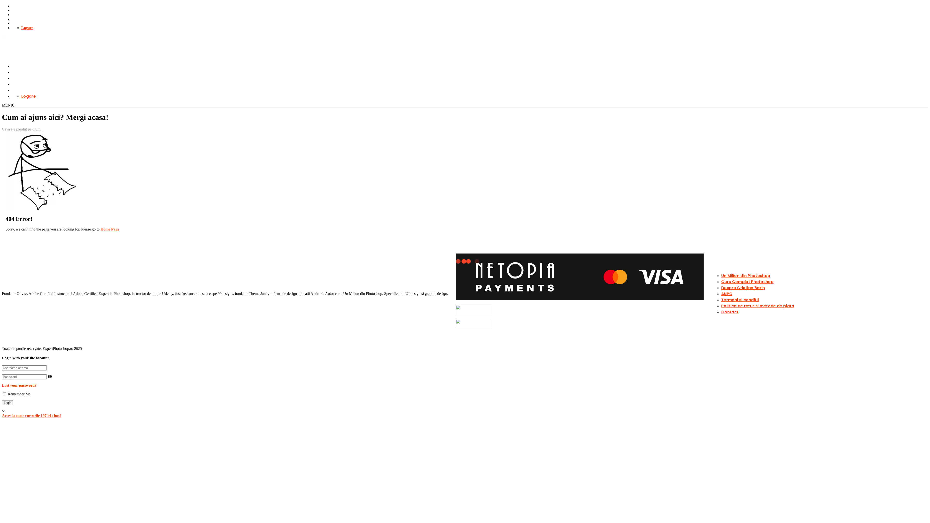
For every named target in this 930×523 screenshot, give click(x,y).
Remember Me (19, 394)
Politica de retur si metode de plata (757, 306)
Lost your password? (19, 385)
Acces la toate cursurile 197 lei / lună (31, 416)
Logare (27, 28)
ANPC (726, 294)
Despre (17, 19)
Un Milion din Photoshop (745, 275)
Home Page (110, 229)
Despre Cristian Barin (743, 288)
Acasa (17, 10)
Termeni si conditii (740, 300)
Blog (15, 15)
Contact (18, 23)
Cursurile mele (24, 6)
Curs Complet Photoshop (747, 282)
